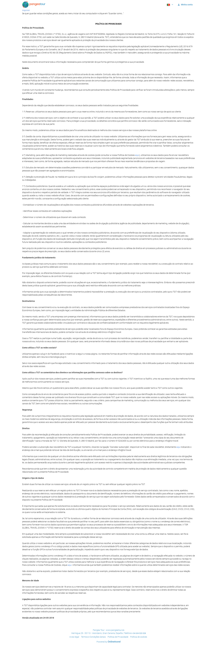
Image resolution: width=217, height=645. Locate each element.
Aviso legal (74, 637)
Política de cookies (138, 637)
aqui (137, 155)
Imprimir (26, 10)
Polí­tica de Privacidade (118, 637)
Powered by (109, 642)
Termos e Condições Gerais (93, 637)
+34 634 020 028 (139, 633)
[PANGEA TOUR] (34, 4)
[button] (169, 4)
